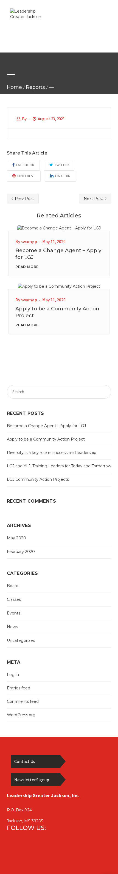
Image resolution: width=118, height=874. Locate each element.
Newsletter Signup (31, 779)
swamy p (29, 241)
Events (13, 613)
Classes (14, 599)
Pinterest (26, 176)
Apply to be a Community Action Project (46, 439)
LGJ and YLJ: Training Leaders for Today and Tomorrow (59, 466)
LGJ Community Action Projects (38, 479)
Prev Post (24, 198)
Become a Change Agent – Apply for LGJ (46, 425)
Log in (13, 674)
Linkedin (63, 176)
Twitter (61, 165)
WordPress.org (21, 714)
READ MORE (27, 267)
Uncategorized (21, 640)
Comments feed (23, 701)
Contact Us (24, 761)
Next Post (94, 198)
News (12, 626)
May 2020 (16, 537)
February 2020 (21, 551)
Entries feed (18, 688)
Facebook (25, 165)
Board (12, 585)
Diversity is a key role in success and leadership (51, 452)
